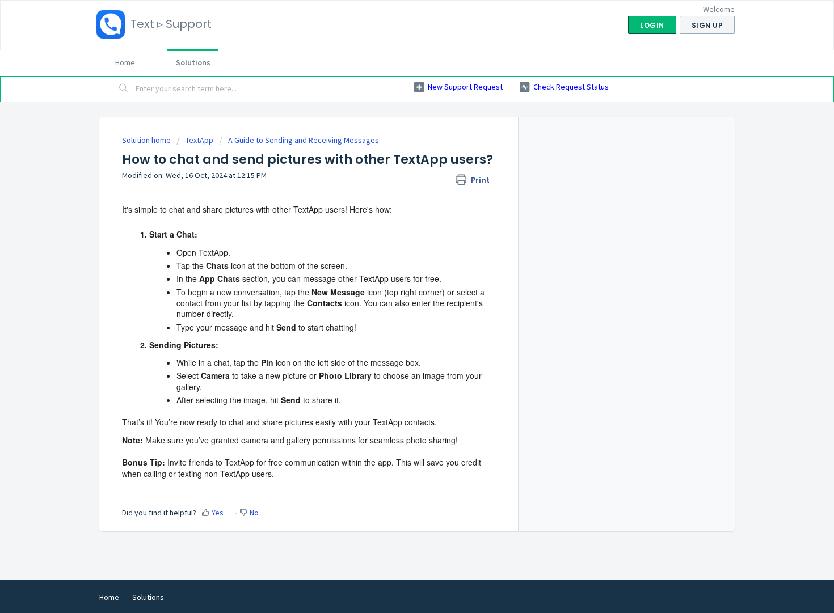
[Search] (123, 89)
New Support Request (465, 87)
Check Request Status (571, 87)
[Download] (396, 157)
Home (125, 62)
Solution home (147, 140)
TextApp (199, 140)
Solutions (193, 62)
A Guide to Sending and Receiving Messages (303, 140)
